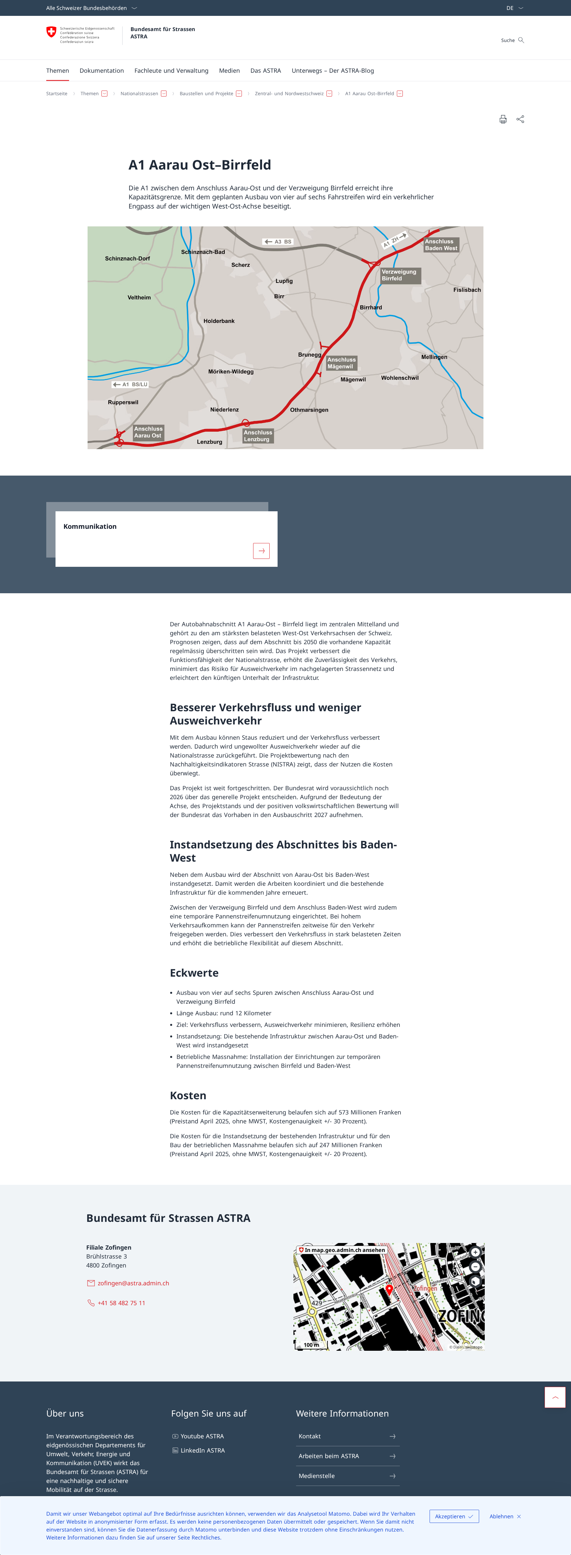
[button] (57, 70)
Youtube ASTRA (202, 1436)
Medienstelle (317, 1476)
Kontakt (310, 1436)
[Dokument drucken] (503, 119)
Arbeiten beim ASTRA (329, 1456)
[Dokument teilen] (520, 119)
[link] (162, 534)
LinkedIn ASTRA (203, 1450)
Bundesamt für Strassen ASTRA (165, 32)
